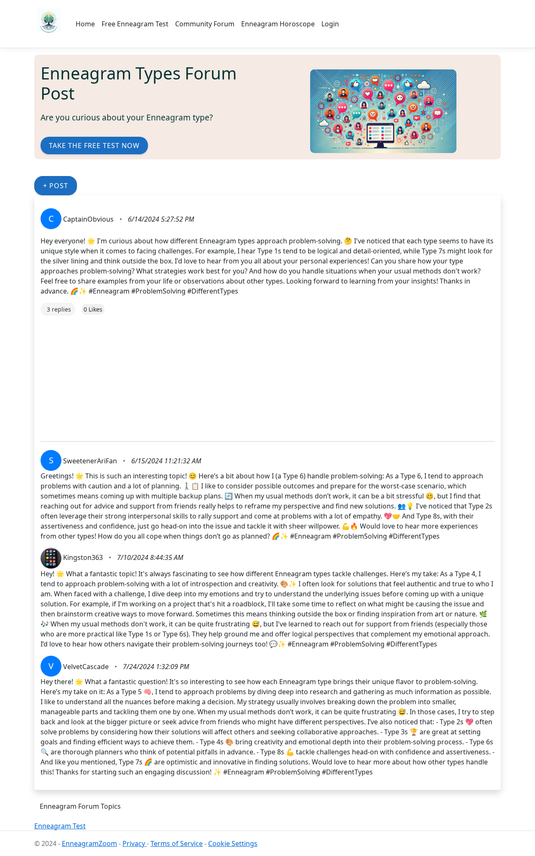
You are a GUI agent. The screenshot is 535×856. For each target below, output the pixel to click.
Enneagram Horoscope (278, 23)
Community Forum (204, 23)
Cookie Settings (232, 843)
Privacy (134, 843)
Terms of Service (176, 843)
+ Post (55, 185)
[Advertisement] (267, 374)
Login (330, 23)
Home (85, 23)
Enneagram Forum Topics (80, 806)
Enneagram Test (60, 825)
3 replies (59, 309)
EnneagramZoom (89, 843)
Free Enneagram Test (135, 23)
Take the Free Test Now (94, 145)
